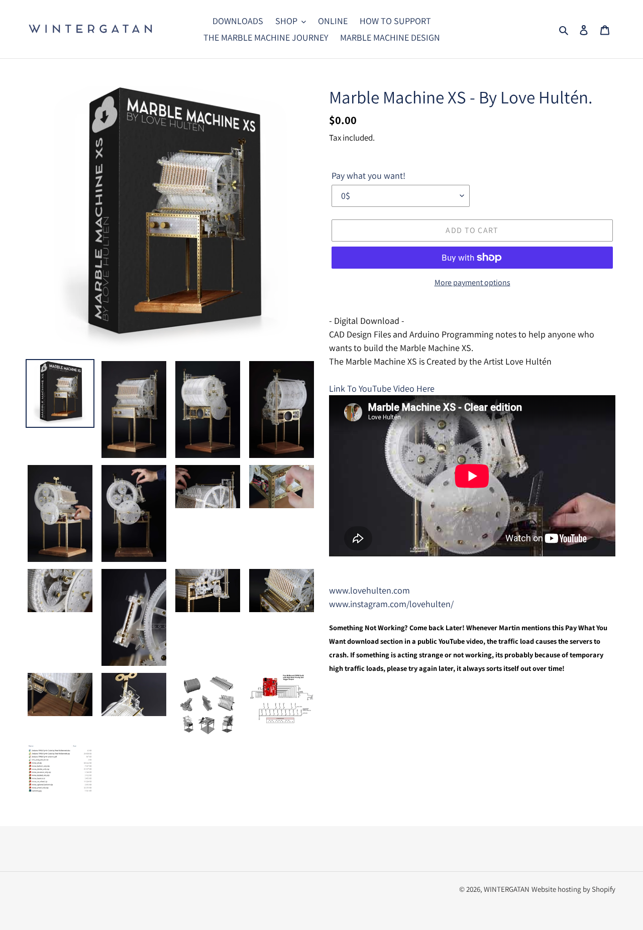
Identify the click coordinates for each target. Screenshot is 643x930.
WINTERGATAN (506, 889)
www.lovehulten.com (369, 590)
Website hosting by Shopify (573, 889)
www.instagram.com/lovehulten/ (391, 604)
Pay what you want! (368, 175)
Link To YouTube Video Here (382, 388)
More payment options (472, 282)
